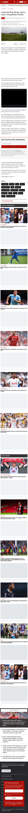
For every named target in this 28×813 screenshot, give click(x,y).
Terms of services (16, 150)
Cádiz (10, 193)
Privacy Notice (18, 151)
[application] (14, 97)
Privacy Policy (18, 802)
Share (4, 43)
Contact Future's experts (7, 779)
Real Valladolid (5, 190)
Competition (4, 8)
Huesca (20, 193)
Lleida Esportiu (5, 187)
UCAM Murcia (14, 190)
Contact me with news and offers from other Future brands (14, 794)
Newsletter (24, 43)
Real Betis (18, 187)
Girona (15, 193)
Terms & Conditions (12, 803)
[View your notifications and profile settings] (14, 2)
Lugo (12, 187)
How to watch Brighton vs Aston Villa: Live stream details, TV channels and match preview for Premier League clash (15, 731)
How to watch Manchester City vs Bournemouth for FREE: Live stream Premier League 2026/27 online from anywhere (13, 739)
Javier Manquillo (11, 196)
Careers (3, 790)
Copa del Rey (10, 8)
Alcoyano (22, 190)
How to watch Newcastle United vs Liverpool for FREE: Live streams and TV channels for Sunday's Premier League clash (14, 723)
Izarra (3, 196)
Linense (22, 184)
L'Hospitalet (5, 184)
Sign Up (14, 798)
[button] (1, 2)
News (3, 18)
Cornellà (12, 184)
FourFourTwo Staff (10, 18)
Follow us (17, 43)
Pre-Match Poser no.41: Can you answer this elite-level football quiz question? (14, 757)
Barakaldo (4, 193)
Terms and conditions (6, 776)
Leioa (17, 184)
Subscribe (21, 1)
